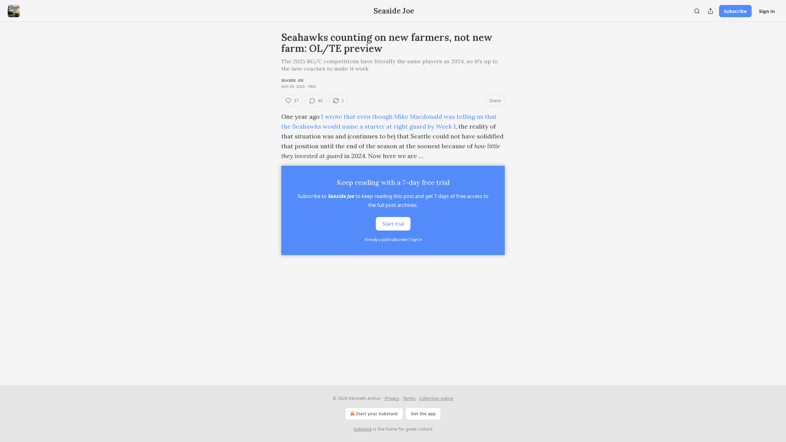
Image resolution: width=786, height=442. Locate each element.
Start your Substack (377, 414)
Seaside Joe (292, 80)
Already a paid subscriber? (393, 239)
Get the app (423, 414)
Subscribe (735, 11)
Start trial (393, 223)
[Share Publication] (710, 11)
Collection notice (436, 398)
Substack (362, 429)
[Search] (697, 11)
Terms (409, 398)
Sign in (767, 11)
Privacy (392, 398)
